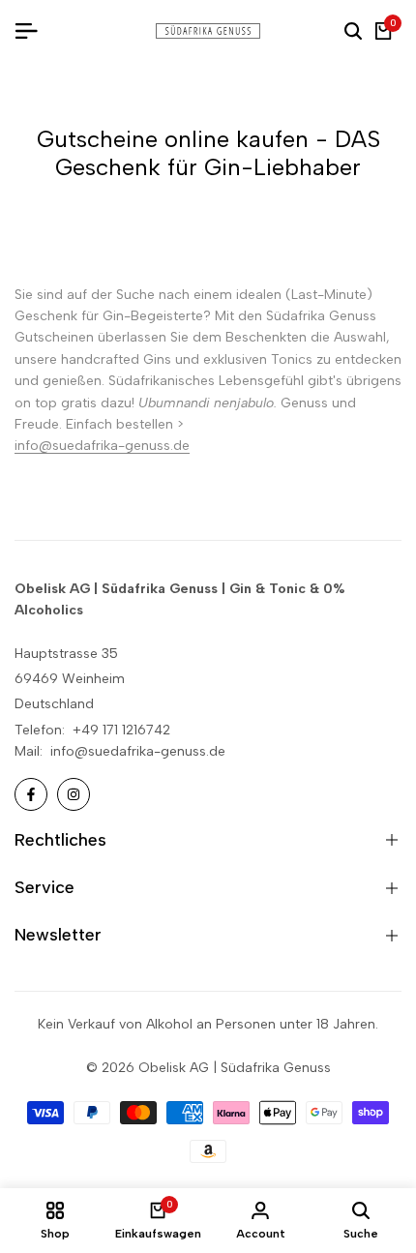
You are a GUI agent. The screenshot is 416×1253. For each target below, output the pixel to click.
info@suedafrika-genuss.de (102, 445)
